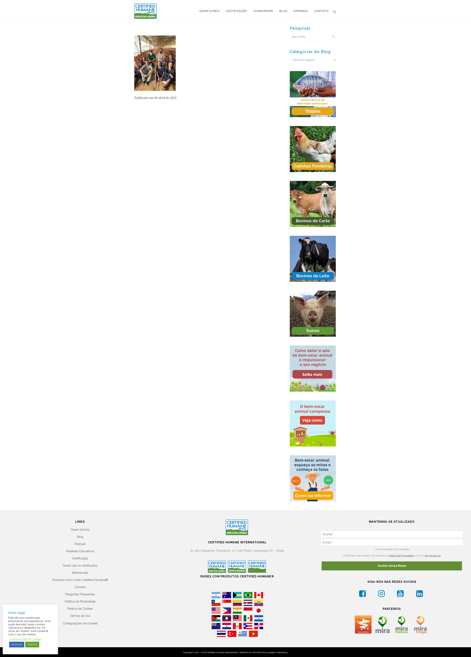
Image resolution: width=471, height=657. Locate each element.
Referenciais (80, 572)
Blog (80, 537)
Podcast (80, 544)
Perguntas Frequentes (80, 594)
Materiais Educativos (80, 551)
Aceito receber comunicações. (393, 549)
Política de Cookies (80, 608)
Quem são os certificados (80, 565)
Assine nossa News (392, 565)
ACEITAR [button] (32, 644)
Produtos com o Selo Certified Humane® (80, 580)
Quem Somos (80, 529)
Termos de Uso (80, 616)
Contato (80, 587)
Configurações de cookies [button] (80, 623)
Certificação (80, 558)
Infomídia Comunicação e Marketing (270, 652)
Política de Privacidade (80, 601)
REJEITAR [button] (16, 644)
